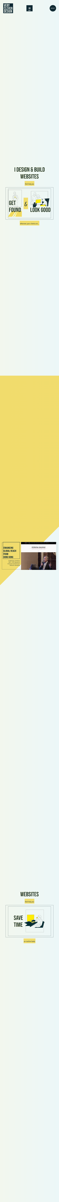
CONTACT (53, 8)
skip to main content (9, 1)
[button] (29, 8)
